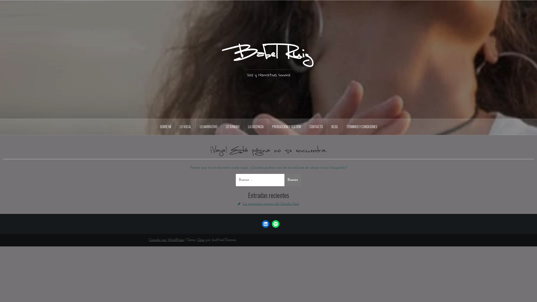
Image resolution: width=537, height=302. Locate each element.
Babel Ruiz (268, 54)
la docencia (256, 126)
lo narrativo (208, 126)
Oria (201, 240)
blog (334, 126)
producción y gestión (286, 126)
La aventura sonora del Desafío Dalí (271, 204)
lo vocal (185, 126)
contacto (316, 126)
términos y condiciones (361, 126)
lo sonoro (233, 126)
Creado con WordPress (166, 240)
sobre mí (165, 126)
